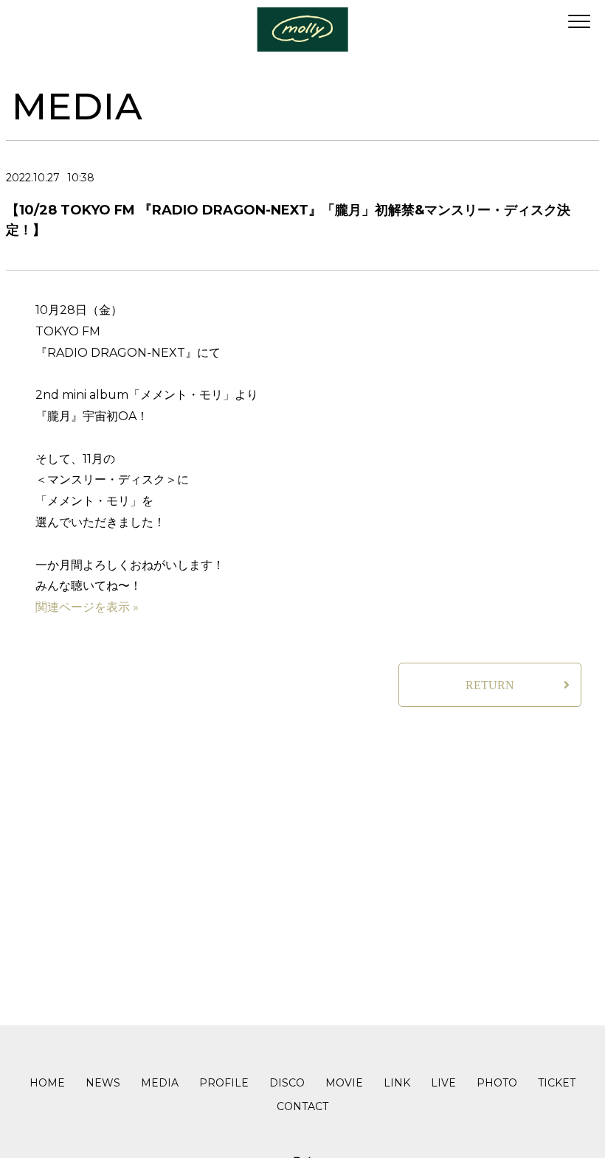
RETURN (490, 685)
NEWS (103, 1082)
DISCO (287, 1082)
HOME (47, 1082)
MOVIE (344, 1082)
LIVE (443, 1082)
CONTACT (302, 1106)
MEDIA (160, 1082)
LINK (397, 1082)
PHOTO (497, 1082)
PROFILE (224, 1082)
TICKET (556, 1082)
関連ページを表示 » (87, 607)
